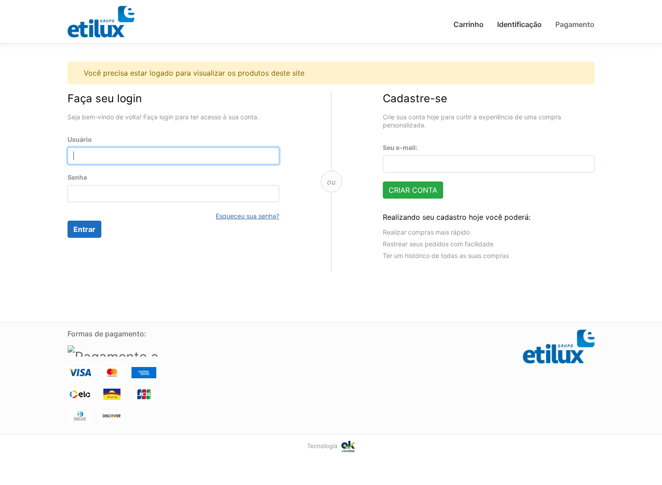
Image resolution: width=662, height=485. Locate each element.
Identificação (519, 24)
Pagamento (574, 24)
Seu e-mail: (400, 147)
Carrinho (468, 24)
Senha (77, 177)
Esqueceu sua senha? (247, 216)
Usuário (80, 139)
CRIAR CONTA (413, 190)
